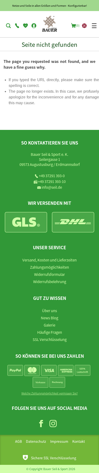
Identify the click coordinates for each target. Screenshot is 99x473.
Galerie (49, 324)
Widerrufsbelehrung (49, 281)
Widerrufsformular (49, 274)
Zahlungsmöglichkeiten (49, 267)
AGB (18, 441)
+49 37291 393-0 (52, 175)
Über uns (49, 310)
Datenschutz (36, 441)
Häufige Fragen (49, 332)
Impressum (59, 441)
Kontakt (78, 441)
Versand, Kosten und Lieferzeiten (49, 259)
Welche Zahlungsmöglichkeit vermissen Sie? (49, 393)
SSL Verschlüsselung (50, 339)
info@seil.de (52, 187)
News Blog (49, 317)
